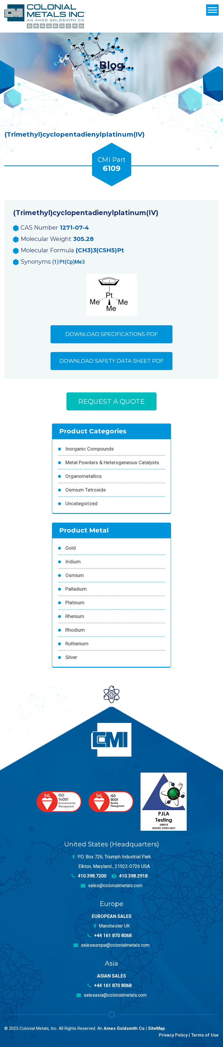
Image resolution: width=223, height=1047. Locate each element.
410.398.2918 (133, 876)
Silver (71, 657)
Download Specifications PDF (111, 334)
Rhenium (74, 616)
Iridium (73, 561)
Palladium (76, 589)
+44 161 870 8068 (112, 935)
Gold (70, 548)
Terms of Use (205, 1035)
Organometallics (83, 476)
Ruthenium (77, 643)
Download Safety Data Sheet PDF (111, 361)
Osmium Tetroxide (85, 490)
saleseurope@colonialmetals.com (115, 945)
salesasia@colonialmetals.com (114, 995)
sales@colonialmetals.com (115, 885)
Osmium (74, 575)
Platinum (74, 602)
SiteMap (156, 1028)
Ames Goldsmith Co (124, 1028)
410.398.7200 (91, 876)
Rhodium (75, 630)
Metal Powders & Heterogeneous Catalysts (112, 462)
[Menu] (212, 10)
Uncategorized (81, 503)
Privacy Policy (173, 1035)
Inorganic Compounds (89, 449)
